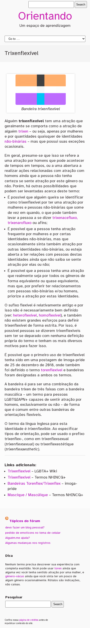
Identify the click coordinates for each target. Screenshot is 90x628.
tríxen (23, 131)
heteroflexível (25, 315)
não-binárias (15, 142)
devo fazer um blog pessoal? (25, 527)
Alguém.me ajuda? (17, 537)
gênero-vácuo (14, 576)
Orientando (45, 16)
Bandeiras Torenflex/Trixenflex (34, 484)
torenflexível (51, 370)
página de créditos (28, 620)
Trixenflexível (19, 471)
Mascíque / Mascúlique (28, 495)
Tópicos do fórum (24, 521)
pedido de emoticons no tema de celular (33, 532)
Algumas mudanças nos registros (27, 542)
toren (58, 568)
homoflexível (50, 315)
